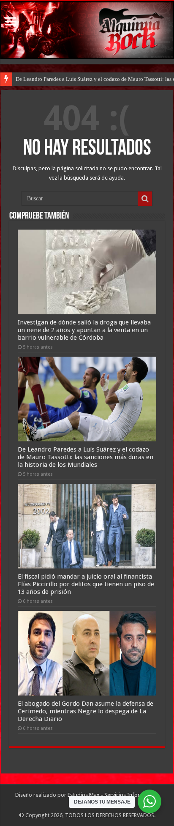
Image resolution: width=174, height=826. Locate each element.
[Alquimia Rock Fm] (87, 30)
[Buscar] (145, 198)
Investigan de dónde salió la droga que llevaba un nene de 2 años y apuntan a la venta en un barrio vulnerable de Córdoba (84, 330)
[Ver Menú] (10, 22)
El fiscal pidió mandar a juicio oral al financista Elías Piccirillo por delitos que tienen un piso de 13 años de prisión (86, 584)
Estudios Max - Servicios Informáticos (113, 795)
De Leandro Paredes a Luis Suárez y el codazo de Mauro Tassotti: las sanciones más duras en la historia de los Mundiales (85, 457)
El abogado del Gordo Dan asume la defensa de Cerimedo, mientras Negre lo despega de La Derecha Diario (85, 711)
